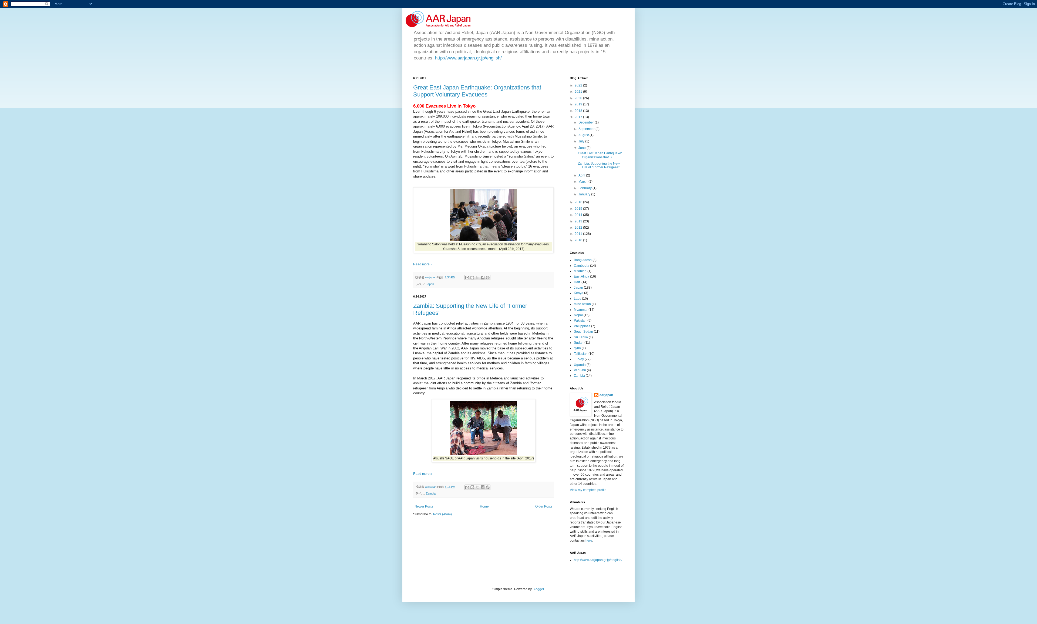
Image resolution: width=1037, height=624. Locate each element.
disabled (580, 271)
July (581, 141)
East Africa (581, 276)
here (588, 540)
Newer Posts (424, 506)
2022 (579, 85)
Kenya (578, 293)
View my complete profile (588, 490)
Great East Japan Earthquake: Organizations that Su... (600, 155)
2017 (579, 117)
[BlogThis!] (472, 277)
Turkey (579, 359)
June (582, 148)
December (586, 122)
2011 (579, 234)
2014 (579, 215)
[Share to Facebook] (482, 277)
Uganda (580, 365)
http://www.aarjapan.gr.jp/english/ (468, 58)
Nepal (578, 315)
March (583, 181)
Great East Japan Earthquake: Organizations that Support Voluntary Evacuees (477, 91)
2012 (579, 227)
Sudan (579, 343)
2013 (579, 221)
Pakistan (580, 320)
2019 (579, 104)
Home (484, 506)
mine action (582, 304)
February (585, 188)
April (582, 175)
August (584, 135)
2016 (579, 202)
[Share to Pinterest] (487, 277)
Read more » (422, 264)
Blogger (538, 589)
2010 (579, 240)
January (584, 194)
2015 (579, 209)
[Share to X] (477, 277)
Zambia (431, 493)
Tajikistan (581, 354)
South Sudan (583, 331)
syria (577, 348)
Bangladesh (583, 260)
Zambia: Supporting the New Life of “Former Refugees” (599, 165)
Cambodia (581, 266)
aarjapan (606, 395)
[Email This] (467, 277)
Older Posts (543, 506)
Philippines (582, 326)
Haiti (577, 282)
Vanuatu (580, 370)
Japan (430, 284)
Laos (577, 299)
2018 (579, 111)
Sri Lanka (581, 337)
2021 (579, 92)
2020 (579, 98)
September (586, 129)
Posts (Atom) (442, 514)
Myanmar (581, 310)
